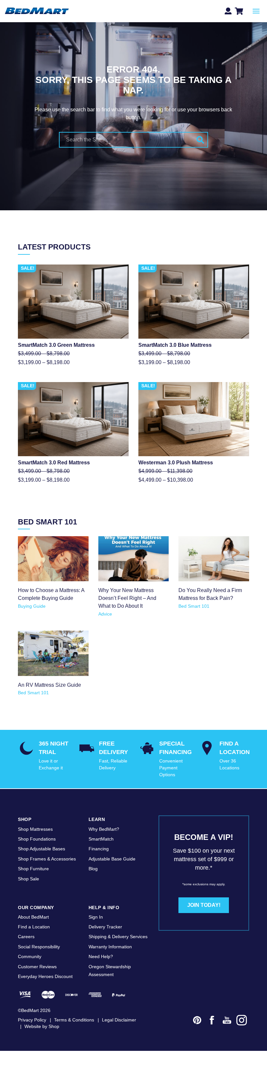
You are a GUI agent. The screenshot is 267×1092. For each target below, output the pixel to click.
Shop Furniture (33, 868)
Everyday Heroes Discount (45, 976)
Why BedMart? (104, 829)
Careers (26, 936)
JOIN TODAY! (203, 905)
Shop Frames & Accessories (47, 858)
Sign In (96, 917)
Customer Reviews (37, 966)
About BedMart (33, 917)
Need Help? (101, 956)
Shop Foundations (37, 839)
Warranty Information (110, 946)
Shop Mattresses (35, 829)
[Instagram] (242, 1021)
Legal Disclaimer (119, 1019)
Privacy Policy (32, 1019)
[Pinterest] (197, 1021)
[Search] (200, 140)
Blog (93, 868)
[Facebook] (212, 1021)
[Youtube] (227, 1021)
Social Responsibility (39, 946)
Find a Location (34, 926)
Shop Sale (28, 878)
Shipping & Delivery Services (118, 936)
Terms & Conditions (74, 1019)
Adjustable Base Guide (112, 858)
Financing (99, 848)
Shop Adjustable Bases (41, 848)
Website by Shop (41, 1026)
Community (29, 956)
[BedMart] (37, 11)
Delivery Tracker (105, 926)
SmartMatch (101, 839)
